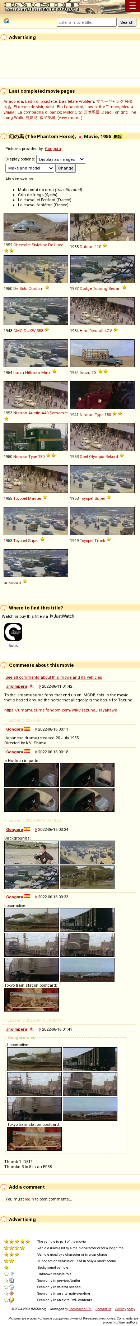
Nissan (20, 412)
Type (99, 414)
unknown (12, 582)
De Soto (20, 288)
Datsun (87, 246)
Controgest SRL (80, 1309)
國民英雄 (47, 117)
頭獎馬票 (91, 112)
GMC (18, 330)
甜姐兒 (31, 117)
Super (99, 498)
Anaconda (13, 101)
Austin (34, 412)
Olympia (96, 456)
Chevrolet (22, 244)
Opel (84, 456)
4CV (108, 330)
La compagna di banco (39, 112)
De (50, 244)
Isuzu (18, 372)
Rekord (112, 456)
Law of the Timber (102, 106)
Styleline (39, 244)
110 (98, 246)
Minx (46, 372)
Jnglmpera (16, 686)
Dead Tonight (114, 112)
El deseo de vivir (28, 106)
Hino (84, 330)
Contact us (103, 1309)
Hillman (32, 372)
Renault (96, 330)
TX (94, 372)
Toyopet (20, 498)
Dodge (86, 288)
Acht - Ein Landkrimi (64, 106)
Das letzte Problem (76, 101)
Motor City (72, 112)
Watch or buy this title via (25, 616)
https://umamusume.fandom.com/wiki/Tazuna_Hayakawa (60, 710)
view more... (70, 117)
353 (40, 330)
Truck (99, 540)
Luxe (58, 244)
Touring (100, 288)
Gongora (53, 148)
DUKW (30, 330)
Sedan (114, 288)
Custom (35, 288)
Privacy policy (125, 1309)
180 (107, 414)
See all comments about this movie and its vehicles (53, 677)
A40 (45, 412)
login (29, 1199)
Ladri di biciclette (41, 101)
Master (34, 498)
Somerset (58, 412)
